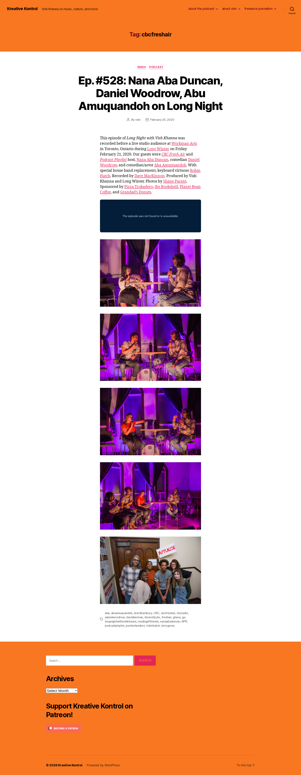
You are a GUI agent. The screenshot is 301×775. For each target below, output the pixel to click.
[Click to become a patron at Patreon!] (101, 728)
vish (137, 119)
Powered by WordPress (103, 765)
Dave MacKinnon (149, 176)
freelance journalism (258, 8)
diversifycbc (152, 617)
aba (107, 613)
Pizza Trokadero (138, 186)
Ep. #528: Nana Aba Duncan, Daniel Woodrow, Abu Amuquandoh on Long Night (150, 93)
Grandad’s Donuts (135, 192)
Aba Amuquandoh (170, 165)
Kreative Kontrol (22, 9)
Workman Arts (184, 143)
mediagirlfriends (148, 621)
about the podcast (201, 8)
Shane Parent (174, 181)
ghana (177, 617)
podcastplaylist (114, 625)
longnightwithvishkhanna (120, 621)
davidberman (134, 617)
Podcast (156, 67)
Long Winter (158, 149)
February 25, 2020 (162, 119)
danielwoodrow (115, 617)
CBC (156, 613)
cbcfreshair (168, 613)
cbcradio (182, 613)
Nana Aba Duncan (152, 159)
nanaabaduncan (170, 621)
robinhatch (153, 625)
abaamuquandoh (122, 613)
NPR (184, 621)
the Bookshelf (166, 186)
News (141, 67)
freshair (166, 617)
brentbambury (143, 613)
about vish (229, 8)
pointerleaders (135, 625)
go (183, 617)
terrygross (168, 625)
